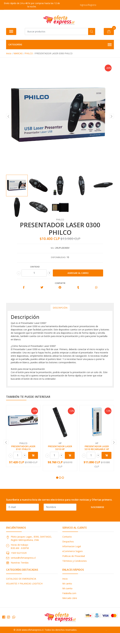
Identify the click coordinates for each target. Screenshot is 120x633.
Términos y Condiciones (74, 560)
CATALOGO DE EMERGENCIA (21, 578)
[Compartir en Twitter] (41, 287)
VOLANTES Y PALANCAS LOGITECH (24, 583)
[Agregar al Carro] (33, 455)
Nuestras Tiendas (20, 562)
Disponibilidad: (58, 257)
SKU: (53, 248)
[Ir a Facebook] (3, 617)
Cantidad (35, 266)
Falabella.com (69, 593)
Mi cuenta (67, 588)
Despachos (68, 541)
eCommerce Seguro (72, 551)
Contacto (67, 536)
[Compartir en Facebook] (23, 287)
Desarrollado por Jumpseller (92, 629)
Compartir (60, 283)
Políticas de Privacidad (73, 556)
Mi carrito (67, 583)
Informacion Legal (71, 546)
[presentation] (8, 116)
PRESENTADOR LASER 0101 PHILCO (23, 448)
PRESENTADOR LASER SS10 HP (60, 448)
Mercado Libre (69, 598)
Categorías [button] (15, 44)
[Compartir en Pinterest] (60, 287)
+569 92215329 (19, 552)
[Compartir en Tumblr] (78, 287)
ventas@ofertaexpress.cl (23, 557)
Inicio (65, 578)
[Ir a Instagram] (8, 617)
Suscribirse (97, 507)
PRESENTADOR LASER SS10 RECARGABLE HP (97, 448)
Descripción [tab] (60, 307)
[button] (57, 478)
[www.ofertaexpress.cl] (58, 20)
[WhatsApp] (14, 617)
